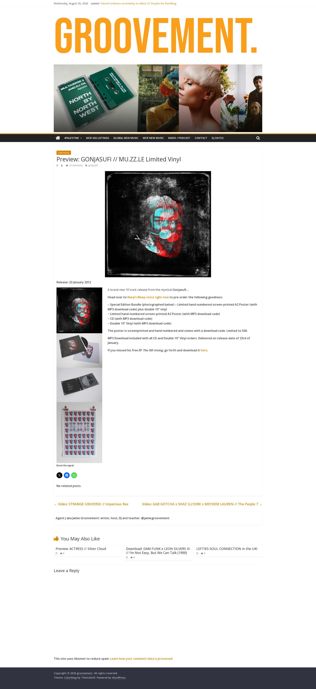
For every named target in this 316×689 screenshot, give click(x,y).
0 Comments (76, 165)
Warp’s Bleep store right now (148, 297)
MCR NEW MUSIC (153, 138)
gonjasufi (93, 165)
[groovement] (58, 138)
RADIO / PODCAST (179, 138)
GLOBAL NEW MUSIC (125, 138)
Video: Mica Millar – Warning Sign (120, 3)
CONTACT (201, 138)
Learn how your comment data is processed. (141, 659)
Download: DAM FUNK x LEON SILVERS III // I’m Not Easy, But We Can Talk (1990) (158, 550)
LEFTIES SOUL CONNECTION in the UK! (226, 548)
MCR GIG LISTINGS (97, 138)
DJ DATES (217, 138)
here (204, 350)
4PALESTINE (71, 138)
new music (63, 152)
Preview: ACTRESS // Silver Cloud (81, 548)
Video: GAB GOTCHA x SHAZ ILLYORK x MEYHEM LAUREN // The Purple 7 (202, 504)
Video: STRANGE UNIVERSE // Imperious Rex (91, 504)
